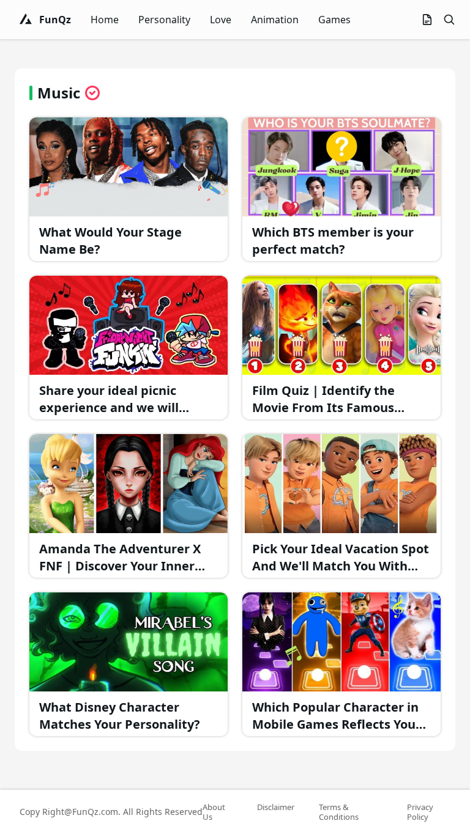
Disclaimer (275, 807)
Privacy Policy (420, 812)
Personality (164, 19)
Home (105, 19)
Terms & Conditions (339, 812)
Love (220, 19)
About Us (214, 812)
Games (334, 19)
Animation (275, 19)
